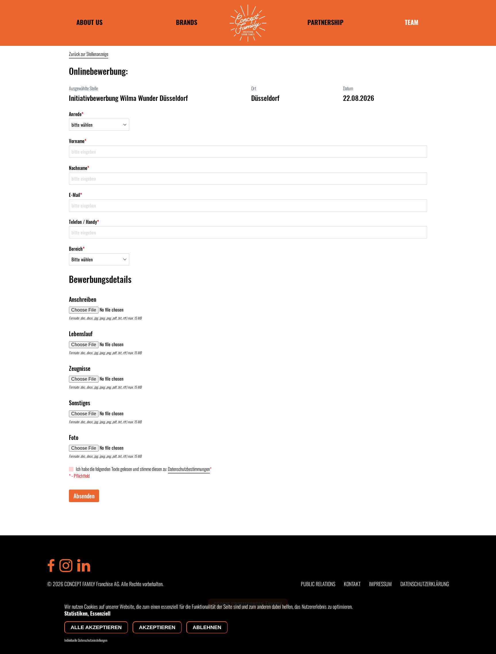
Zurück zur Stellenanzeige (88, 53)
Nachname (79, 168)
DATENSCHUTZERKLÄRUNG (424, 584)
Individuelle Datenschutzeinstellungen (85, 640)
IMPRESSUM (380, 584)
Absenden (83, 496)
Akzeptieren (157, 627)
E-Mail (75, 194)
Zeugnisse (79, 368)
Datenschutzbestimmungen (189, 468)
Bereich (77, 248)
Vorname (77, 141)
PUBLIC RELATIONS (318, 584)
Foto (73, 437)
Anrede (76, 114)
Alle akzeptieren (96, 627)
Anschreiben (82, 299)
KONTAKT (352, 584)
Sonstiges (79, 403)
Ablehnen (207, 627)
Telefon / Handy (84, 221)
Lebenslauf (80, 334)
